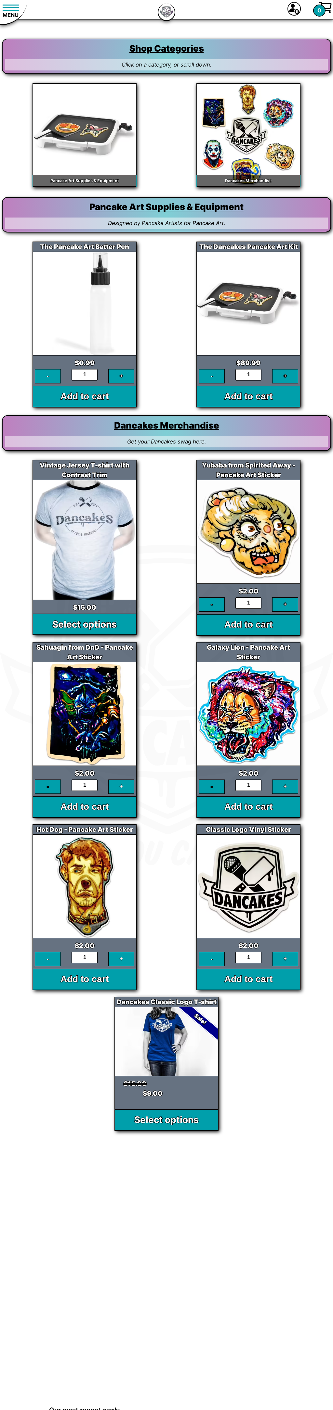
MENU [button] (11, 15)
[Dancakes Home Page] (166, 13)
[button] (294, 9)
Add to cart (84, 396)
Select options (84, 624)
